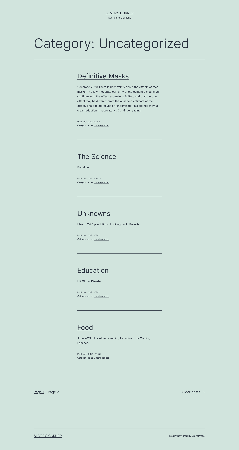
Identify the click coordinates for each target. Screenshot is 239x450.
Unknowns (93, 213)
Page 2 (53, 392)
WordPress (198, 435)
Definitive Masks (103, 76)
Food (85, 327)
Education (93, 270)
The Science (96, 156)
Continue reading (129, 110)
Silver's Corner (119, 13)
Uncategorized (101, 125)
